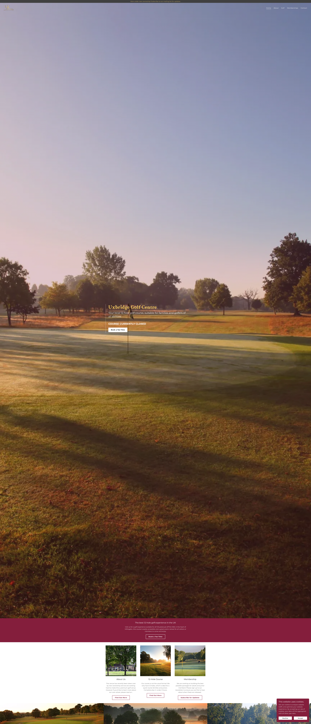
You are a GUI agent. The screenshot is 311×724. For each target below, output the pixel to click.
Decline (285, 718)
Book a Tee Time (118, 330)
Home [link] (268, 8)
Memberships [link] (292, 8)
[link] (9, 8)
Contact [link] (304, 8)
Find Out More (121, 698)
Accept (300, 718)
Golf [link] (283, 8)
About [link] (276, 8)
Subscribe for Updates (190, 698)
